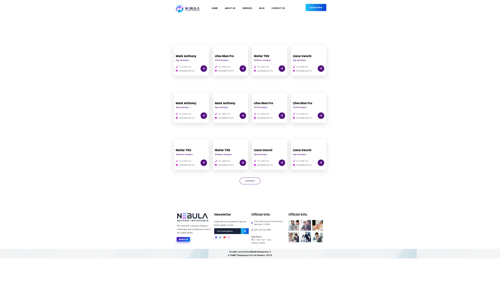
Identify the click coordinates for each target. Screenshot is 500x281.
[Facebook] (216, 237)
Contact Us (278, 8)
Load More (250, 181)
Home (215, 8)
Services (247, 8)
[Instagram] (229, 237)
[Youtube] (224, 237)
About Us (230, 8)
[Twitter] (220, 237)
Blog (261, 8)
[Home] (193, 217)
